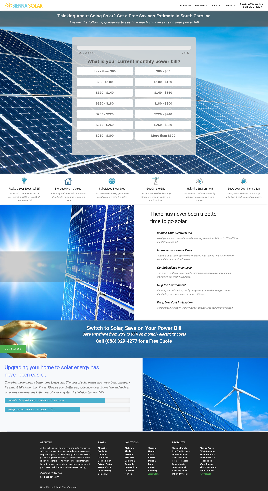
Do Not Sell (103, 458)
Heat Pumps (206, 461)
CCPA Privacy (104, 470)
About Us (216, 5)
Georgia (152, 448)
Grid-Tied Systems (181, 451)
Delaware (129, 470)
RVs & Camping (207, 451)
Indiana (152, 461)
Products (184, 5)
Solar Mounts (178, 464)
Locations (200, 5)
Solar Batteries (207, 454)
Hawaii (151, 451)
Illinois (151, 458)
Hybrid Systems (179, 470)
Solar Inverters (207, 458)
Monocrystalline (180, 454)
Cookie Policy (104, 461)
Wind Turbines (207, 470)
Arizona (129, 454)
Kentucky (152, 470)
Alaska (128, 451)
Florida (128, 474)
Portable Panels (180, 461)
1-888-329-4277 (251, 7)
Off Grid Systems (180, 474)
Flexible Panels (179, 448)
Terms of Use (104, 467)
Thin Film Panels (208, 467)
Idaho (151, 454)
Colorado (129, 464)
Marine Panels (207, 448)
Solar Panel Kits (180, 467)
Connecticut (131, 467)
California (130, 461)
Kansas (151, 467)
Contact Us (230, 5)
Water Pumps (206, 464)
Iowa (150, 464)
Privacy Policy (105, 464)
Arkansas (129, 458)
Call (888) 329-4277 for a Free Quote (134, 341)
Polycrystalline (179, 458)
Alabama (129, 448)
